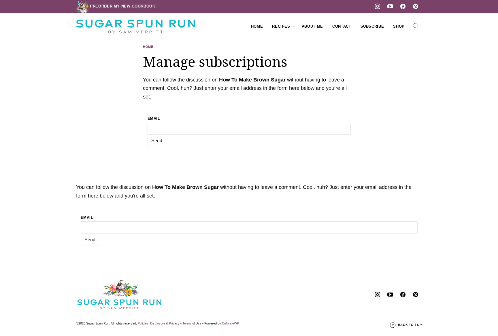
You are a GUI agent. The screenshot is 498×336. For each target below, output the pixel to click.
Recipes (281, 26)
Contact (341, 26)
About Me (312, 26)
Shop (399, 26)
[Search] (415, 26)
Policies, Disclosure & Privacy (159, 323)
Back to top (410, 324)
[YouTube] (390, 6)
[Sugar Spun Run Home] (135, 26)
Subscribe (372, 26)
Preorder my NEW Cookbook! (123, 6)
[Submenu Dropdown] (294, 26)
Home (257, 26)
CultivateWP (230, 323)
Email (154, 118)
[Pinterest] (415, 6)
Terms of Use (191, 323)
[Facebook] (403, 6)
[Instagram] (377, 6)
